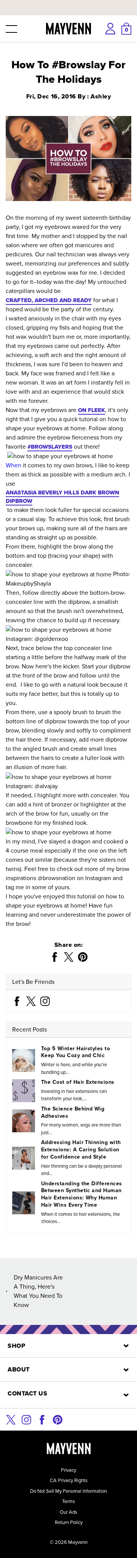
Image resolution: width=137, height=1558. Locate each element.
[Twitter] (31, 1000)
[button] (11, 29)
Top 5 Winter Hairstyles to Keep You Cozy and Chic (75, 1052)
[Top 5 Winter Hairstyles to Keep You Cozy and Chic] (23, 1060)
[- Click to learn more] (68, 1)
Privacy (68, 1470)
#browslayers (49, 447)
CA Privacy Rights (69, 1480)
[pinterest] (57, 1419)
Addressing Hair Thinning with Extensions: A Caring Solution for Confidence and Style (81, 1149)
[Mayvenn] (68, 28)
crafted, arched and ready (49, 300)
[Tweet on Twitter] (68, 957)
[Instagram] (45, 1000)
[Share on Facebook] (54, 957)
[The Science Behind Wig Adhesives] (23, 1120)
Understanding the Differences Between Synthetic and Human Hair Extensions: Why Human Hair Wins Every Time (81, 1194)
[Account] (110, 29)
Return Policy (69, 1522)
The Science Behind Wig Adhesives (72, 1112)
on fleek (91, 410)
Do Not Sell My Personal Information (68, 1491)
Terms (68, 1501)
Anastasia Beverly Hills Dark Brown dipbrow (62, 496)
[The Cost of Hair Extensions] (23, 1090)
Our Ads (68, 1512)
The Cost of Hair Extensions (78, 1082)
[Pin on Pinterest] (83, 957)
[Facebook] (17, 1000)
